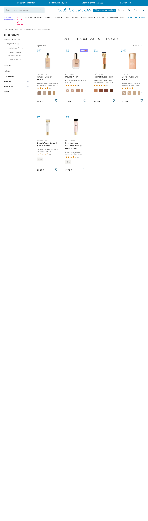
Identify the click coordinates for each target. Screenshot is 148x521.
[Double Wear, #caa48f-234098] (72, 90)
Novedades (132, 17)
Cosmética (48, 17)
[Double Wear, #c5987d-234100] (83, 90)
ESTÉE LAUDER (9, 29)
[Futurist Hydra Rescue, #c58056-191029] (96, 90)
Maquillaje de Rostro (30, 29)
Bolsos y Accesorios (9, 18)
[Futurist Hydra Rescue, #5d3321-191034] (111, 90)
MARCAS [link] (28, 17)
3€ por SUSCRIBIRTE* (26, 3)
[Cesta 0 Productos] (142, 10)
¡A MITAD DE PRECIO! (20, 21)
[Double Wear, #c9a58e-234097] (67, 90)
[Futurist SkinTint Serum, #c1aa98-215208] (44, 93)
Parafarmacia (102, 17)
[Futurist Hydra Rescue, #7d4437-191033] (106, 90)
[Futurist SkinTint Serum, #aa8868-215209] (49, 93)
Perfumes (38, 17)
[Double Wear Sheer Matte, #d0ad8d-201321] (129, 93)
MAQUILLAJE (19, 29)
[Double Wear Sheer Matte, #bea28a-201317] (124, 93)
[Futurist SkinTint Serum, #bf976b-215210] (55, 93)
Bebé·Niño (114, 17)
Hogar (123, 17)
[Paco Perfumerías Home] (74, 10)
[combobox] (24, 10)
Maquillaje (58, 17)
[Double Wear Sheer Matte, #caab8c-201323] (139, 93)
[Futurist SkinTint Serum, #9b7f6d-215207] (39, 93)
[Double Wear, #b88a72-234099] (78, 90)
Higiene (83, 17)
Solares (67, 17)
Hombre (91, 17)
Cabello (75, 17)
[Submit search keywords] (42, 10)
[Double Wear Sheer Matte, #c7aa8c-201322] (134, 93)
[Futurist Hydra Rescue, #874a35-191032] (101, 90)
